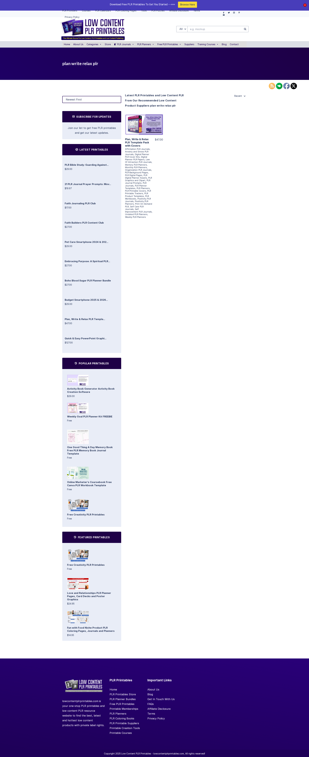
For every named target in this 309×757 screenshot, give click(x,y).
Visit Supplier (144, 129)
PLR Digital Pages (133, 175)
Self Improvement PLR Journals (138, 210)
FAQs (150, 704)
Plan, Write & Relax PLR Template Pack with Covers (137, 142)
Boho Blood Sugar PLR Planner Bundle (88, 280)
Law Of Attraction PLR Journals (138, 160)
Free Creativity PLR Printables (86, 514)
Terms (151, 713)
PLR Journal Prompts (137, 181)
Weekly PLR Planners (135, 217)
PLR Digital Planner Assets (136, 176)
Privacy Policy (156, 718)
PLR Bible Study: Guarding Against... (87, 164)
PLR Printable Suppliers (124, 723)
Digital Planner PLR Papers (136, 158)
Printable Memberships (124, 708)
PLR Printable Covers (135, 190)
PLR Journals (124, 44)
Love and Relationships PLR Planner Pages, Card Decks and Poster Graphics (89, 596)
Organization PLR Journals (138, 170)
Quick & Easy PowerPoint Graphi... (85, 338)
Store (108, 44)
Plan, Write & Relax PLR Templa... (85, 319)
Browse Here (187, 4)
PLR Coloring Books (122, 718)
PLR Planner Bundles (123, 699)
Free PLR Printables (167, 44)
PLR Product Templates (136, 194)
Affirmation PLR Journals (137, 149)
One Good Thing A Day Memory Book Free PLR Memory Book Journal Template (90, 450)
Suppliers (189, 44)
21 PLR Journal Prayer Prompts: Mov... (88, 184)
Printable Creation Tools (125, 728)
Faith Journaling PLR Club (80, 203)
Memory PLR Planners (136, 164)
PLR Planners (144, 44)
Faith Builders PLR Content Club (84, 222)
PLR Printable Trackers (138, 192)
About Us (78, 44)
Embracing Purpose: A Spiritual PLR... (87, 261)
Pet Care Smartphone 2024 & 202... (86, 241)
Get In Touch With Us (161, 699)
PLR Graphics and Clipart (138, 179)
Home (67, 44)
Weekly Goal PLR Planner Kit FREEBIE (89, 416)
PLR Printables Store (123, 694)
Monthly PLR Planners (136, 167)
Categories (92, 44)
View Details (144, 120)
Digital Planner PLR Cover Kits (137, 155)
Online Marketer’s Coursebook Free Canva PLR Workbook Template (89, 484)
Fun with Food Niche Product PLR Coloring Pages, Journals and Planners (91, 629)
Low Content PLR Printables (136, 753)
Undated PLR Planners (136, 214)
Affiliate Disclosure (159, 708)
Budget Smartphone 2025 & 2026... (86, 299)
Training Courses (206, 44)
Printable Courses (121, 732)
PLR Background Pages (136, 172)
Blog (224, 44)
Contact (234, 44)
